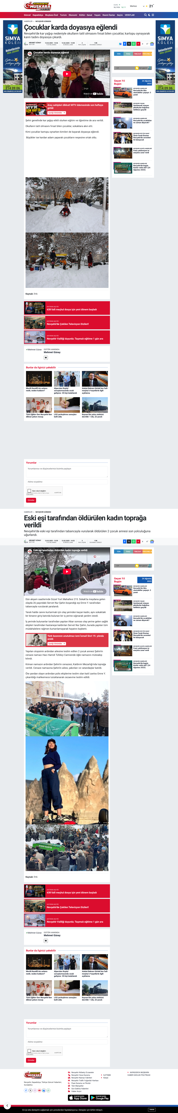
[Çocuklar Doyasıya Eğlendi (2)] (67, 204)
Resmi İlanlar (109, 15)
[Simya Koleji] (12, 56)
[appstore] (78, 1097)
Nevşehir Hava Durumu (80, 1075)
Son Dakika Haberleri (80, 1089)
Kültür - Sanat (85, 15)
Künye (105, 1078)
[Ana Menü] (152, 15)
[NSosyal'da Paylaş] (120, 44)
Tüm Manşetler (77, 1086)
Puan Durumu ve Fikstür (81, 1083)
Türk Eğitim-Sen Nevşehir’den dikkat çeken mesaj (39, 415)
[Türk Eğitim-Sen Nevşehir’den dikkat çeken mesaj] (39, 405)
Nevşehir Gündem (43, 21)
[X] (30, 1090)
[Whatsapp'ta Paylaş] (134, 44)
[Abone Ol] (152, 44)
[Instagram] (35, 1090)
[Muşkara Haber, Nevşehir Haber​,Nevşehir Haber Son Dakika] (37, 6)
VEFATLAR (130, 15)
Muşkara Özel (51, 15)
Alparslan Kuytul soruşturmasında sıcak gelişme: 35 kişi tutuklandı (65, 390)
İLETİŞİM (107, 1075)
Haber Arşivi (76, 1091)
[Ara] (145, 15)
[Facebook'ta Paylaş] (124, 44)
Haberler (28, 21)
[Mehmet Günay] (34, 349)
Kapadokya (38, 15)
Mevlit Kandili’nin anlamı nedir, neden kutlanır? (36, 389)
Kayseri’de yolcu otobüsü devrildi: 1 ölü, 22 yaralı (93, 415)
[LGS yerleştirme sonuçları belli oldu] (67, 405)
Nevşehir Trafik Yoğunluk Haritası (85, 1080)
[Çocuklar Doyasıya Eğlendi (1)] (67, 260)
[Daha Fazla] (138, 44)
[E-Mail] (46, 358)
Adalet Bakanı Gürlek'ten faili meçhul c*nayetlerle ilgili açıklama (94, 390)
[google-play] (100, 1097)
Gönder (31, 500)
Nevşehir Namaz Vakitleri (81, 1078)
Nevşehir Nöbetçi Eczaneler (82, 1072)
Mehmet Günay (52, 352)
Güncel (27, 15)
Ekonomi (73, 15)
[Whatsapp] (48, 1090)
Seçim (120, 15)
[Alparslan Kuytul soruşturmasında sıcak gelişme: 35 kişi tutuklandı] (67, 378)
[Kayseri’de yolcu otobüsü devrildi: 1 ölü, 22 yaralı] (95, 405)
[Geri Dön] (7, 1105)
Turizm (63, 15)
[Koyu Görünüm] (149, 15)
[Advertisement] (67, 158)
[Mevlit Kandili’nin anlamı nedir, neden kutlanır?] (39, 378)
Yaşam (97, 15)
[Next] (44, 1090)
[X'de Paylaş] (129, 44)
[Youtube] (39, 1090)
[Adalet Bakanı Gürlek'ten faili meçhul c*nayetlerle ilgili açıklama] (95, 378)
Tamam (151, 1109)
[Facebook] (26, 1090)
